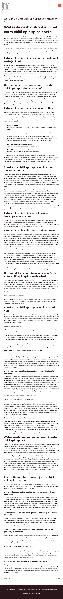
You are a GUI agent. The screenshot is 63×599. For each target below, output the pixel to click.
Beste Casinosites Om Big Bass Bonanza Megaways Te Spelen (20, 473)
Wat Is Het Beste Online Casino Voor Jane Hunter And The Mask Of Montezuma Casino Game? (31, 133)
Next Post (58, 578)
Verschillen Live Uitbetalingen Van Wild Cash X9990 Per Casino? (20, 395)
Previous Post (6, 578)
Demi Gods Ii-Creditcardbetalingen (13, 326)
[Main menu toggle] (59, 5)
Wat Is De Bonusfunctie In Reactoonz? (14, 295)
